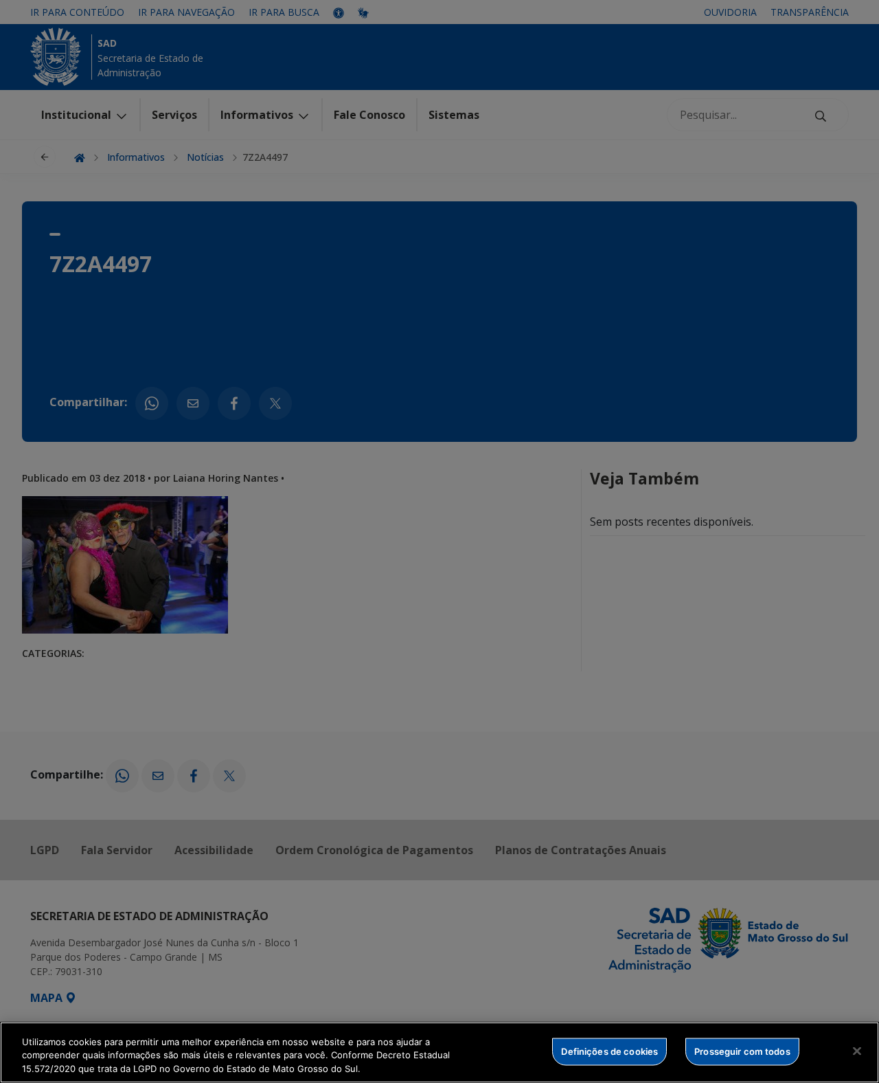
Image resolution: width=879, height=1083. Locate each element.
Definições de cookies (609, 1050)
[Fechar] (857, 1051)
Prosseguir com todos (742, 1050)
